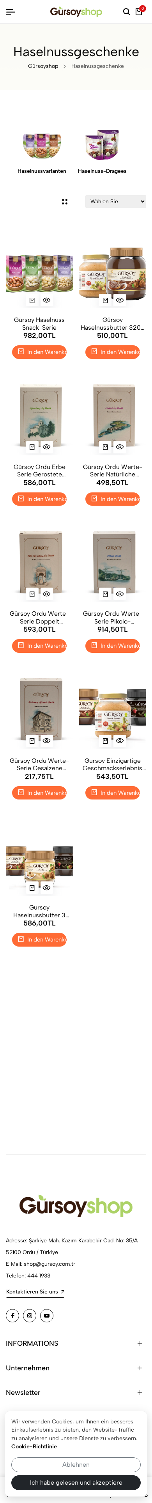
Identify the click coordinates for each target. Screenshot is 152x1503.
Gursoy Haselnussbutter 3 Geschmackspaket (39, 911)
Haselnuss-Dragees (102, 171)
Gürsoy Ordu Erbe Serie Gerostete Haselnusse (39, 470)
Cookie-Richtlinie (34, 1446)
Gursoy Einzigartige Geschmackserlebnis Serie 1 (112, 764)
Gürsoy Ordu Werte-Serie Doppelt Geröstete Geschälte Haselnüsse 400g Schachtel (39, 617)
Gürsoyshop (43, 66)
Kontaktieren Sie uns (32, 1291)
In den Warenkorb (46, 351)
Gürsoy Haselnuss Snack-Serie (39, 323)
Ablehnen (76, 1464)
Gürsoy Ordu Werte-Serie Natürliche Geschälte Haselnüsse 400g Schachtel (112, 470)
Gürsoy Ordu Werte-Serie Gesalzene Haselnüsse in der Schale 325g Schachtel (39, 764)
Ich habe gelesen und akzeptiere (76, 1482)
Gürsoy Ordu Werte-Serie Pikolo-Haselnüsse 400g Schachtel (112, 617)
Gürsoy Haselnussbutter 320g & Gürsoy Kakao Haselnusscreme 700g (113, 323)
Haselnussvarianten (42, 171)
